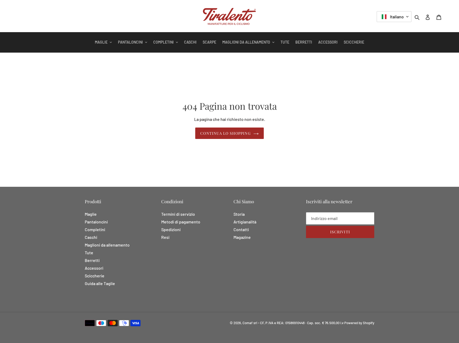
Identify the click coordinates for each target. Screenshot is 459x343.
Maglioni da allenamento (107, 244)
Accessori (94, 267)
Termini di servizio (178, 214)
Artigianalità (244, 221)
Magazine (242, 237)
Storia (239, 214)
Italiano (396, 16)
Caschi (91, 237)
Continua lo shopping (225, 133)
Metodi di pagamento (180, 221)
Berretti (92, 260)
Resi (165, 237)
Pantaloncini (96, 221)
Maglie (91, 214)
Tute (89, 252)
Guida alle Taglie (100, 283)
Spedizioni (171, 229)
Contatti (241, 229)
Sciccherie (94, 275)
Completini (95, 229)
